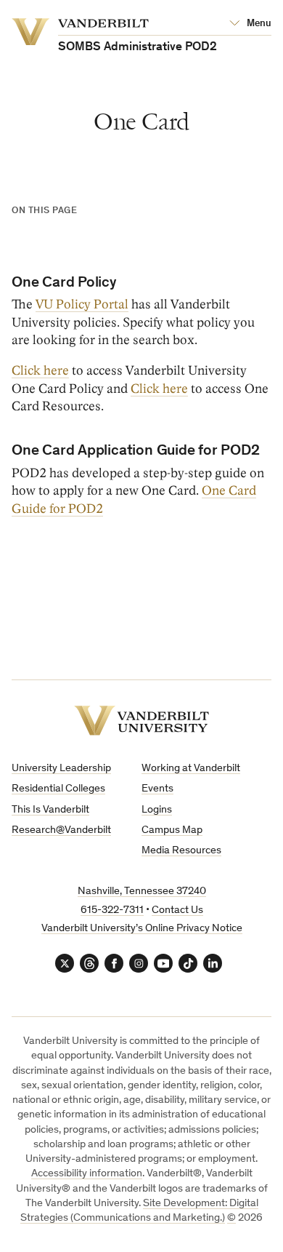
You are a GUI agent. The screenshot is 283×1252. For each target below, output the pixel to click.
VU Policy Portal (82, 304)
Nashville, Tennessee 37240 (142, 891)
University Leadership (61, 768)
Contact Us (177, 910)
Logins (157, 810)
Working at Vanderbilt (191, 768)
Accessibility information (86, 1173)
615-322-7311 (112, 910)
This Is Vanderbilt (50, 810)
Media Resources (181, 850)
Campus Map (172, 830)
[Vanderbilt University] (141, 720)
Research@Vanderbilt (61, 830)
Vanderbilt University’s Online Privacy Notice (141, 928)
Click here (40, 370)
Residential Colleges (58, 789)
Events (157, 789)
